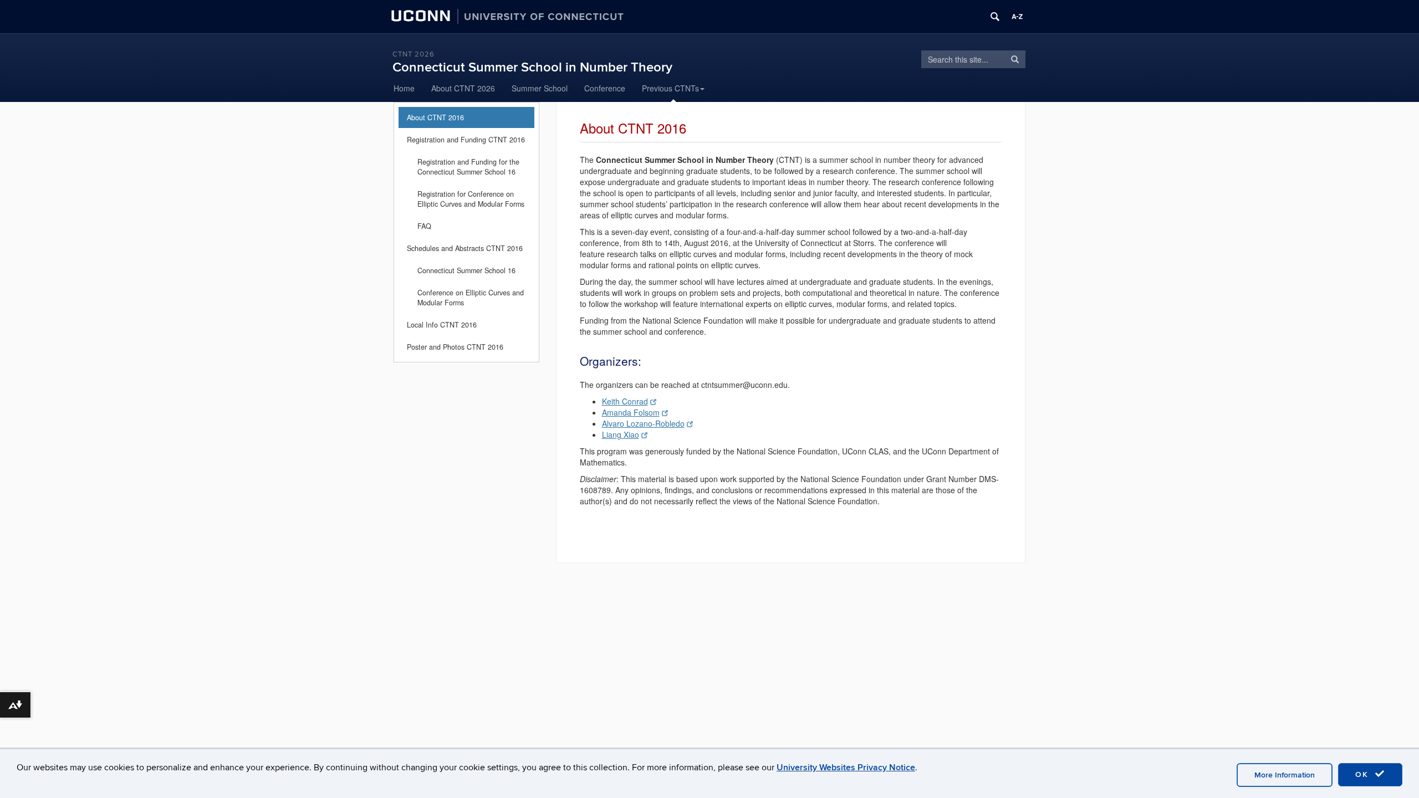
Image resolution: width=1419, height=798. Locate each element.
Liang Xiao (620, 434)
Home (404, 88)
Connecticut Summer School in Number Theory (532, 67)
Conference (604, 88)
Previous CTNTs (670, 88)
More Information (1284, 775)
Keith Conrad (625, 401)
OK (1363, 774)
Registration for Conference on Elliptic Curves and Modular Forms (470, 199)
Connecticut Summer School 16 (466, 270)
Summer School (540, 88)
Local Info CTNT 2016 (442, 325)
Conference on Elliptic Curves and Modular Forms (470, 298)
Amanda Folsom (631, 412)
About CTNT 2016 (435, 117)
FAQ (424, 226)
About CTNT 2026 (463, 88)
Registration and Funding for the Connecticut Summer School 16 (468, 167)
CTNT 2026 (413, 54)
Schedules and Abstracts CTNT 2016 (465, 248)
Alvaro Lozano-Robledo (643, 423)
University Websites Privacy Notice (846, 767)
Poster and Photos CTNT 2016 (455, 347)
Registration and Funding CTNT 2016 (466, 140)
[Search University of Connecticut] (995, 16)
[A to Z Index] (1017, 16)
